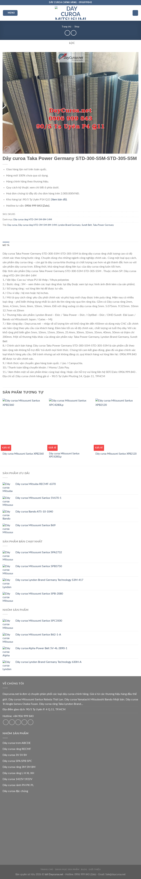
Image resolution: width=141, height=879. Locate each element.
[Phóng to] (7, 149)
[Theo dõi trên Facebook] (6, 722)
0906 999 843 (82, 874)
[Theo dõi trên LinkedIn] (30, 722)
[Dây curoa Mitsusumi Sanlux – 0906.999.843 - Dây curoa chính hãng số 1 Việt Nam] (70, 13)
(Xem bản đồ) (59, 199)
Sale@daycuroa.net (115, 874)
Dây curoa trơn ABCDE (17, 743)
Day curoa (12, 225)
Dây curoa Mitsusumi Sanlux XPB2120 (116, 454)
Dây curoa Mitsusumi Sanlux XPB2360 (23, 454)
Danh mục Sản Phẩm (67, 869)
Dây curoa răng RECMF (17, 749)
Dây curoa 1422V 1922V (17, 779)
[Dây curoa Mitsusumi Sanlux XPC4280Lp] (70, 424)
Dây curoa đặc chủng (15, 791)
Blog (84, 869)
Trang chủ (66, 27)
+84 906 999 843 (23, 716)
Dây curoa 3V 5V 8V (15, 755)
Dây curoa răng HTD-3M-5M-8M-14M (32, 220)
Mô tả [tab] (6, 245)
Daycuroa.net (11, 694)
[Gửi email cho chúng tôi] (12, 722)
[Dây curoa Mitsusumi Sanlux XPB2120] (116, 424)
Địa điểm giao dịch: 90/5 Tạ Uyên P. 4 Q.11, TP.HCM (34, 709)
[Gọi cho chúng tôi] (18, 722)
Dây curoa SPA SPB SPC (17, 761)
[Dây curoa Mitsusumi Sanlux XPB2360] (24, 424)
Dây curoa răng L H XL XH (18, 773)
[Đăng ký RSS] (24, 722)
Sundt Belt (87, 225)
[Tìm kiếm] (135, 13)
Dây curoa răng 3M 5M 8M (19, 767)
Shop (76, 27)
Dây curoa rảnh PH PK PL (18, 785)
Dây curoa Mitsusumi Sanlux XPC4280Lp (64, 455)
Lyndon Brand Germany (69, 225)
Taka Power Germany (103, 225)
